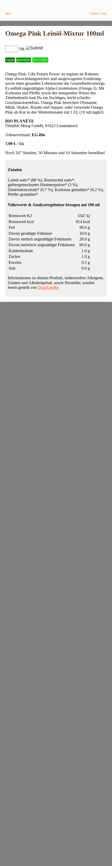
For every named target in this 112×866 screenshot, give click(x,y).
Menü (8, 13)
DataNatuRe (48, 287)
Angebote (94, 13)
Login (104, 13)
